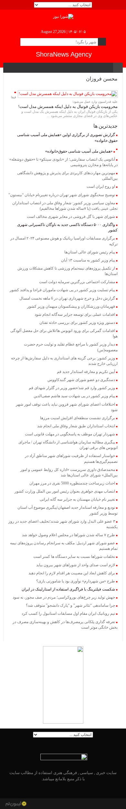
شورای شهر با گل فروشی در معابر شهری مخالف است (71, 216)
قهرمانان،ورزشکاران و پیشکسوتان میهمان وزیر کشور (71, 306)
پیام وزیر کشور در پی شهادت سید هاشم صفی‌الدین (74, 396)
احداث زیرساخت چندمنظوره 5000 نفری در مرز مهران (72, 483)
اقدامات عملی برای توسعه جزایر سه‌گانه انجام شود (75, 314)
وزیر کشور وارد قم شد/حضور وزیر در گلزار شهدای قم (72, 388)
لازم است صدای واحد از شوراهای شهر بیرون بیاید (75, 565)
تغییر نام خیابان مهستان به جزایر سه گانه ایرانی (77, 499)
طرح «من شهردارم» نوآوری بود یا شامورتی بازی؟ (75, 581)
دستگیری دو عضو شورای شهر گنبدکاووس (81, 380)
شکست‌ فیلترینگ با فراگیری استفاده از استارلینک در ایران (68, 589)
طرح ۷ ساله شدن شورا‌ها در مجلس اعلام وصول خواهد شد (68, 535)
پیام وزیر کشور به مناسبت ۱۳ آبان (88, 260)
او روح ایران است (101, 186)
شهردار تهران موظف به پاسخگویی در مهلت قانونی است (70, 434)
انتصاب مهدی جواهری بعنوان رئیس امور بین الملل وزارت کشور (65, 491)
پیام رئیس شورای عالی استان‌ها (89, 252)
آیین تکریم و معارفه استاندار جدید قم (86, 371)
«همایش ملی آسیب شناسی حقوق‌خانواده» (78, 151)
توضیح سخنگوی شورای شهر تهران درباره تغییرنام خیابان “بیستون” (61, 195)
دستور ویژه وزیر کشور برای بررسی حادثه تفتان (77, 322)
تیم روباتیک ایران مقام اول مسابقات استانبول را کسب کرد (68, 613)
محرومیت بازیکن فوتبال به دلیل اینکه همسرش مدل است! (68, 106)
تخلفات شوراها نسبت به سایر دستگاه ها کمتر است (74, 556)
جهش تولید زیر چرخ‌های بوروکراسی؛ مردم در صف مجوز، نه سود (64, 597)
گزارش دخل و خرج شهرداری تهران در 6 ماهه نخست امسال (67, 298)
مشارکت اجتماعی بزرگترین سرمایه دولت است (77, 282)
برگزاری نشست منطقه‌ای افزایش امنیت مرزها (77, 418)
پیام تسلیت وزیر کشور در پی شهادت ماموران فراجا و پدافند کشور (62, 290)
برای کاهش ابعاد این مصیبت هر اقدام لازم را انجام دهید (71, 573)
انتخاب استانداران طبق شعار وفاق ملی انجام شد (76, 426)
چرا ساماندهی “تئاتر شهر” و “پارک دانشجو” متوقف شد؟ (70, 605)
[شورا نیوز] (63, 16)
